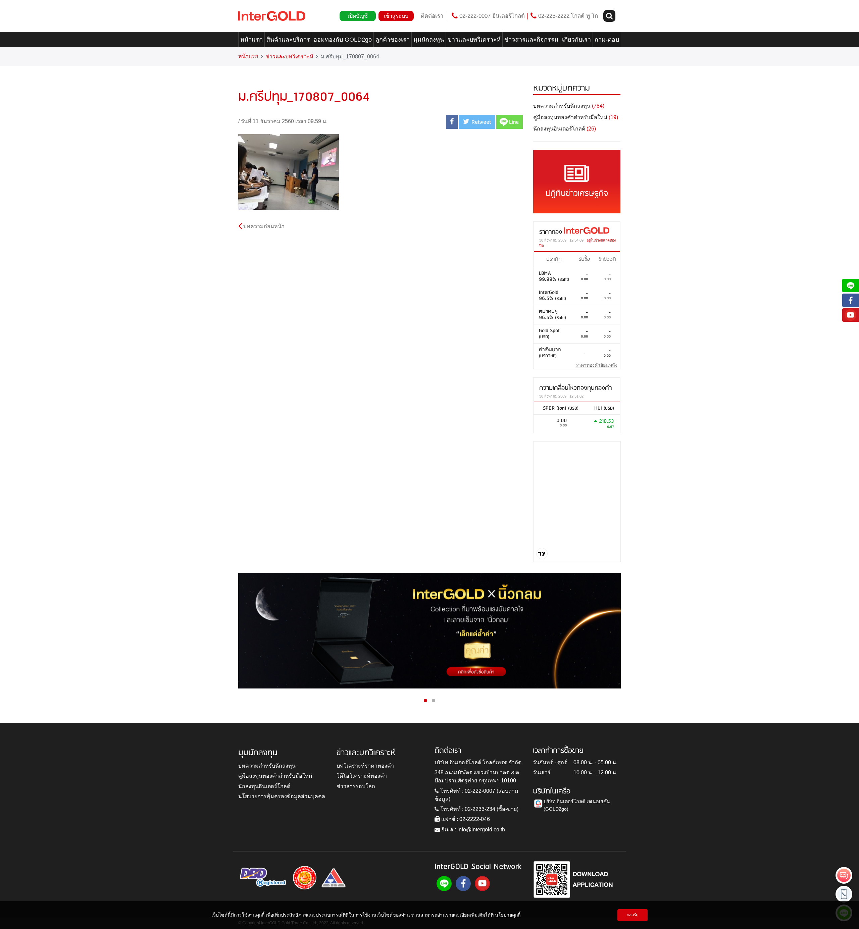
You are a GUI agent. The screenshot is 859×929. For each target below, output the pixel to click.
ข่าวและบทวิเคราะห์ (474, 39)
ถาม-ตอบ (607, 39)
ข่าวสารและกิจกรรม (531, 39)
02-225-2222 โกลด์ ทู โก (567, 16)
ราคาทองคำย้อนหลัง (596, 365)
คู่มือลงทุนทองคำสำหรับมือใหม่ (275, 776)
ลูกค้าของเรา (392, 39)
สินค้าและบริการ (288, 39)
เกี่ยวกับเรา (576, 39)
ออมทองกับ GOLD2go (342, 39)
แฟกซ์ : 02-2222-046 (465, 819)
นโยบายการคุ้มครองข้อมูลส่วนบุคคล (281, 796)
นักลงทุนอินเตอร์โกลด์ (264, 786)
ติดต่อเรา (432, 16)
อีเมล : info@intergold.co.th (472, 829)
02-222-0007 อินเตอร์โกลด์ (491, 16)
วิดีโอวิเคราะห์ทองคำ (362, 776)
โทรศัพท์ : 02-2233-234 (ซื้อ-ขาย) (478, 809)
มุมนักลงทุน (428, 39)
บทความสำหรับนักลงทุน (267, 766)
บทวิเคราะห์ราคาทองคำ (365, 766)
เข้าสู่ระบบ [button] (396, 16)
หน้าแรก (251, 39)
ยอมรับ (633, 915)
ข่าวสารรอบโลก (356, 786)
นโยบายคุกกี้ (507, 915)
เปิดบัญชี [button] (358, 16)
